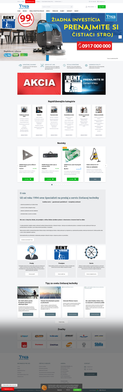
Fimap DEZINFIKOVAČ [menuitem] (24, 122)
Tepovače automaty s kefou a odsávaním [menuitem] (54, 120)
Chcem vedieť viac (61, 274)
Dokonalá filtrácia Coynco (70, 301)
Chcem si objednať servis (91, 274)
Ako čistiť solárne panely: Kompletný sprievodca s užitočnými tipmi (25, 302)
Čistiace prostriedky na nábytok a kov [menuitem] (98, 121)
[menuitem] (19, 11)
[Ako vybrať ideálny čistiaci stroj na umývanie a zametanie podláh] (95, 293)
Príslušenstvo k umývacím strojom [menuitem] (24, 125)
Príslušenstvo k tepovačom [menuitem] (54, 126)
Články (23, 1)
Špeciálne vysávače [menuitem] (39, 125)
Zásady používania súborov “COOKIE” (46, 376)
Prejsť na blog (61, 322)
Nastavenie (59, 389)
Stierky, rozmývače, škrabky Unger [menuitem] (84, 122)
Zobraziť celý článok (28, 314)
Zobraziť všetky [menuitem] (24, 135)
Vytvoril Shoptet (92, 390)
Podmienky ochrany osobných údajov (46, 374)
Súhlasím (78, 389)
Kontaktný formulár (91, 374)
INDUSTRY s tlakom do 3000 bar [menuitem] (69, 127)
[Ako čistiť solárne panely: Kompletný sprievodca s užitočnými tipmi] (28, 293)
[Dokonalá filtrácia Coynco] (72, 293)
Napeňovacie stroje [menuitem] (54, 123)
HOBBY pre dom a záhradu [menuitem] (69, 118)
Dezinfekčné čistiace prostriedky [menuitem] (99, 127)
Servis (91, 263)
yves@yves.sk (89, 366)
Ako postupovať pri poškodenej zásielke (47, 372)
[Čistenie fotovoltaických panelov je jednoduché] (50, 293)
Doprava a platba (42, 366)
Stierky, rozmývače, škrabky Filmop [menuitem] (84, 119)
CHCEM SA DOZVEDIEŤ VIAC (27, 239)
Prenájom (38, 1)
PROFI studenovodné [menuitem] (69, 120)
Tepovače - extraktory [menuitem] (54, 117)
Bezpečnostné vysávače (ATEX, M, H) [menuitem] (39, 128)
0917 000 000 (89, 369)
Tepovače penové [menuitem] (54, 122)
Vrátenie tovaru (58, 1)
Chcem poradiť (32, 274)
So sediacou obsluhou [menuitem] (24, 120)
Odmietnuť (68, 389)
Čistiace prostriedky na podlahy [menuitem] (98, 124)
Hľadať (71, 6)
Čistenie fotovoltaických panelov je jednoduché (50, 301)
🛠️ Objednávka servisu (8, 389)
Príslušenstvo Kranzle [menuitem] (69, 129)
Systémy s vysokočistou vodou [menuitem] (84, 125)
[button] (5, 37)
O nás (18, 1)
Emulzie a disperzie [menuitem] (99, 129)
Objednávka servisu (30, 1)
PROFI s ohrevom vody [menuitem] (68, 122)
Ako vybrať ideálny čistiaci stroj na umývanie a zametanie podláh (95, 301)
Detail (95, 179)
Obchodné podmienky (43, 368)
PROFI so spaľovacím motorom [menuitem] (69, 124)
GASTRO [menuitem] (99, 131)
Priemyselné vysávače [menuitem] (39, 120)
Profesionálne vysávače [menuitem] (39, 119)
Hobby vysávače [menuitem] (39, 117)
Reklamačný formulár (43, 370)
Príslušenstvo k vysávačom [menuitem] (39, 123)
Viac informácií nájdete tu (72, 387)
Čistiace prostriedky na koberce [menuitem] (98, 118)
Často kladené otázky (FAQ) (47, 1)
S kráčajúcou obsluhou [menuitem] (24, 118)
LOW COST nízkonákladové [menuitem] (24, 128)
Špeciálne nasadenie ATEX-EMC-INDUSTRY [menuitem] (24, 131)
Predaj (32, 263)
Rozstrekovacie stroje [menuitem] (54, 128)
